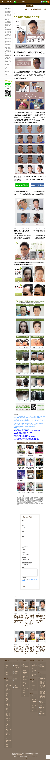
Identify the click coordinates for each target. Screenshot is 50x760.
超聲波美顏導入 (34, 675)
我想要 (23, 552)
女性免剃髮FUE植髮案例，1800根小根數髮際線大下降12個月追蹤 (28, 417)
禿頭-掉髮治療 (7, 68)
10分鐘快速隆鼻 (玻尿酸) (34, 709)
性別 (23, 525)
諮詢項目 (24, 557)
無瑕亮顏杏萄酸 (34, 671)
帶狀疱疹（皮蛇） (25, 683)
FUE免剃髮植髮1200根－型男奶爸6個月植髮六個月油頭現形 (27, 430)
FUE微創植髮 (42, 676)
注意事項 (24, 577)
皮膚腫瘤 (16, 687)
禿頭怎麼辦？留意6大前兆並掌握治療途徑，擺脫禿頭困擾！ (8, 14)
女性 (25, 527)
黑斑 (24, 692)
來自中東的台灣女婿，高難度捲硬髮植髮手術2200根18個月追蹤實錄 (28, 420)
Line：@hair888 (22, 1)
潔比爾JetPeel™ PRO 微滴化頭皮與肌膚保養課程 (34, 666)
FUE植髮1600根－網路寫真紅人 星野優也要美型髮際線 (26, 438)
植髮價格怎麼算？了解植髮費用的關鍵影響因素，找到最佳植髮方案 (8, 41)
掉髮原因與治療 (42, 664)
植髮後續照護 (42, 714)
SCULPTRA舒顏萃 (34, 702)
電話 (23, 536)
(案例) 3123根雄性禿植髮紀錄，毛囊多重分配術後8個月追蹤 (30, 650)
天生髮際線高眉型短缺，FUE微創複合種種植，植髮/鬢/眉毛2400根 (28, 423)
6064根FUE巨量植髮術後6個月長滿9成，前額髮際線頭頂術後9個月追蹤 (29, 416)
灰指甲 (16, 673)
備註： (23, 567)
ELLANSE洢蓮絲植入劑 (34, 699)
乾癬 (24, 685)
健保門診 (7, 672)
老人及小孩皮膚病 (25, 673)
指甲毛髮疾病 (25, 677)
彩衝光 (33, 687)
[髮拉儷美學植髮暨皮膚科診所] (30, 8)
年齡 (23, 531)
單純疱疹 (25, 679)
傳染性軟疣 (25, 688)
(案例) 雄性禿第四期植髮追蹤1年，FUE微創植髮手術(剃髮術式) (19, 618)
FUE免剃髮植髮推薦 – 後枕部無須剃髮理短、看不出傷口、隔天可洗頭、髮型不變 (42, 683)
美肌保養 (7, 674)
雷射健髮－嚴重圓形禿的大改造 (21, 435)
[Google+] (25, 758)
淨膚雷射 (33, 695)
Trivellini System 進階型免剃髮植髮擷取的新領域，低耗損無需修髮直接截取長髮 (42, 695)
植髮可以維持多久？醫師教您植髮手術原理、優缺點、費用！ (8, 50)
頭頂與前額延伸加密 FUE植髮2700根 (22, 427)
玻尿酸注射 (34, 705)
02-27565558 (19, 754)
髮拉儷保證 (8, 670)
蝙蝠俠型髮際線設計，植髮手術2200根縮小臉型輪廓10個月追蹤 (27, 419)
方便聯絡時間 (25, 547)
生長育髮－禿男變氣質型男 (20, 433)
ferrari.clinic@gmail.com (32, 754)
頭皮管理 (42, 666)
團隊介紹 (7, 665)
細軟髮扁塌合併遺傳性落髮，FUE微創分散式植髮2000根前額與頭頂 (28, 422)
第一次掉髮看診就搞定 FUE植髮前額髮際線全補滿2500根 (26, 424)
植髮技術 (7, 64)
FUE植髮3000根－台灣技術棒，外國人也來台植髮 (25, 436)
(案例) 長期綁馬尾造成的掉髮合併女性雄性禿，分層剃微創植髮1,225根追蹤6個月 (29, 620)
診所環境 (7, 667)
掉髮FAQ (42, 668)
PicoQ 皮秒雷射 (34, 682)
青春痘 (16, 663)
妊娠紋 (24, 695)
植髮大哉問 (42, 711)
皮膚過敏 (16, 665)
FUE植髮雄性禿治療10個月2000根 (21, 429)
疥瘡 (15, 685)
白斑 (24, 690)
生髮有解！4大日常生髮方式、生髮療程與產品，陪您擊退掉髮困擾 (8, 58)
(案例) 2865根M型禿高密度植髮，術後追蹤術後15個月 (19, 649)
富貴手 (16, 682)
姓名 (23, 520)
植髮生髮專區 (8, 8)
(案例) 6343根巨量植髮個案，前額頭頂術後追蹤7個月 (40, 650)
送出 (24, 586)
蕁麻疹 (16, 678)
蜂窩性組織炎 (25, 667)
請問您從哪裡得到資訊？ (28, 562)
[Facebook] (23, 758)
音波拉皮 (33, 685)
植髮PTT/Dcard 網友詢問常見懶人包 (42, 703)
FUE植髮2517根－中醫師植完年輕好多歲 (23, 432)
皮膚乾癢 (16, 671)
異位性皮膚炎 (25, 664)
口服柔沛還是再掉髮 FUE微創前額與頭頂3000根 (24, 426)
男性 (25, 529)
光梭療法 (33, 689)
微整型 (6, 74)
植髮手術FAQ (42, 708)
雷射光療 (7, 71)
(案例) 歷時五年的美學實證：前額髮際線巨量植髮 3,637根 (40, 618)
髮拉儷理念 (8, 663)
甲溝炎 (24, 670)
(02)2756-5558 (8, 1)
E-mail (24, 541)
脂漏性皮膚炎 (17, 668)
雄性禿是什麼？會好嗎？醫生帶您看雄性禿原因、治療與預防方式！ (8, 23)
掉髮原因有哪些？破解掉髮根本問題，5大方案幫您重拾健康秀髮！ (8, 32)
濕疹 (15, 675)
